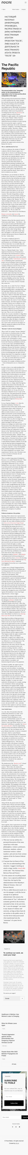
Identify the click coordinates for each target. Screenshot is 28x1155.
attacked (18, 255)
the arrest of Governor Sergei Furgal (13, 523)
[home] (7, 2)
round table (21, 868)
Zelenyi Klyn (19, 398)
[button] (25, 2)
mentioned (19, 112)
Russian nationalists (7, 214)
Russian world (17, 763)
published (11, 600)
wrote (16, 403)
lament (16, 214)
